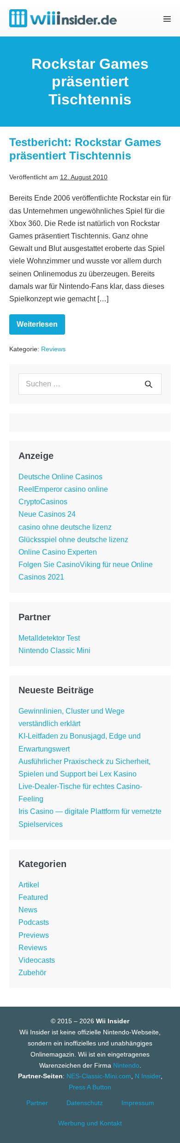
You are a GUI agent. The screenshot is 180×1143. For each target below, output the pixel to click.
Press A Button (90, 1087)
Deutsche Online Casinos (60, 477)
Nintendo (126, 1065)
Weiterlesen (41, 327)
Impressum (137, 1102)
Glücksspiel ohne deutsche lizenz (73, 540)
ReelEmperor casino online (63, 489)
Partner (37, 1102)
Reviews (53, 349)
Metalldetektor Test (49, 638)
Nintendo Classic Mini (54, 650)
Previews (33, 935)
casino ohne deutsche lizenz (65, 527)
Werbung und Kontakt (90, 1123)
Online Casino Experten (57, 552)
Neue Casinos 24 (47, 514)
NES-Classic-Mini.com (98, 1076)
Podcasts (33, 922)
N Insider (148, 1076)
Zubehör (32, 973)
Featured (33, 897)
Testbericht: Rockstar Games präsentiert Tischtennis (85, 149)
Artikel (28, 885)
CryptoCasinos (42, 502)
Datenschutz (84, 1102)
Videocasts (36, 960)
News (27, 910)
